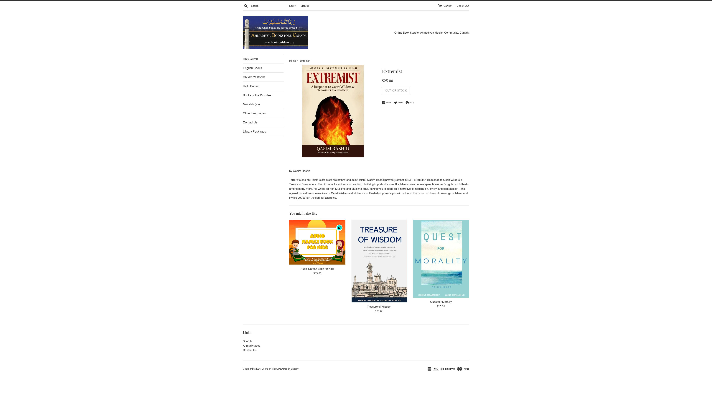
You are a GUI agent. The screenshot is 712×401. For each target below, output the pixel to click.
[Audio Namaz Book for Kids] (317, 242)
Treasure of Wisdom (379, 306)
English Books (252, 68)
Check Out (463, 5)
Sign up (305, 5)
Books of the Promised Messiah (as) (258, 99)
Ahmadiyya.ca (251, 345)
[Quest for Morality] (441, 259)
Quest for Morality (441, 302)
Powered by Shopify (288, 368)
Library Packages (254, 131)
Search (247, 341)
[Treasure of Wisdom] (379, 261)
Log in (292, 5)
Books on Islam (269, 368)
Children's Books (254, 77)
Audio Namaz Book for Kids (317, 268)
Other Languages (254, 113)
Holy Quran (250, 59)
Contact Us (250, 122)
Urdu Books (250, 86)
